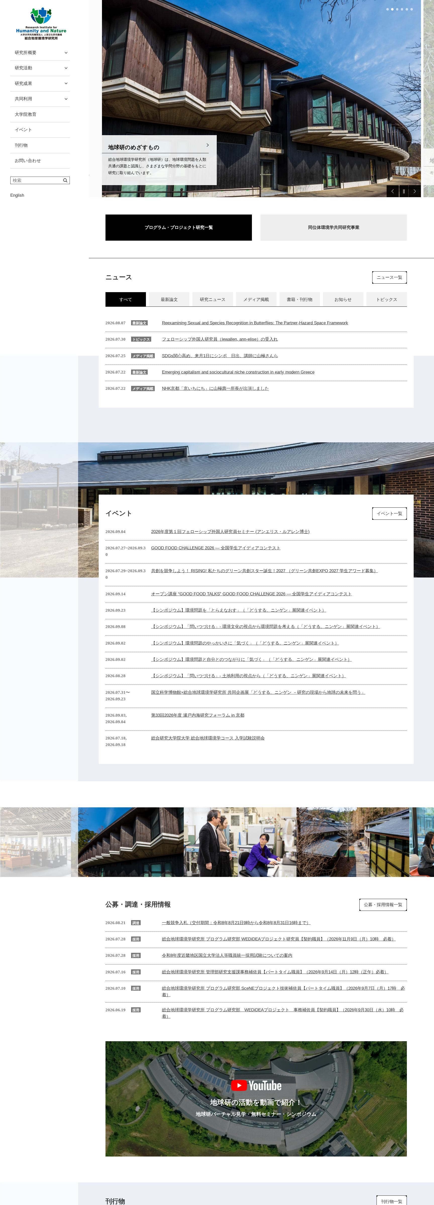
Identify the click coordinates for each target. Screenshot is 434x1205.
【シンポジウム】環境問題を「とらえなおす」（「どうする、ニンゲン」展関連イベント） (238, 610)
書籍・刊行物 (299, 299)
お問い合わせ (28, 160)
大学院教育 (26, 114)
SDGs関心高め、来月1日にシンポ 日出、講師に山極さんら (220, 355)
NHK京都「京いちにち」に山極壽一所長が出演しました (215, 388)
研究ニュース (213, 299)
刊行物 (21, 145)
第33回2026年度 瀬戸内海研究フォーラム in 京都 (197, 715)
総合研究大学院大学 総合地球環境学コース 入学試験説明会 (208, 738)
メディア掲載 (256, 299)
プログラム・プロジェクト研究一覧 (179, 227)
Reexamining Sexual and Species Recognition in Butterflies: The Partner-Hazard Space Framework (255, 322)
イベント (23, 129)
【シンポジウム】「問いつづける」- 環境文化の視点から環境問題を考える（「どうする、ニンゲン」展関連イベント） (265, 626)
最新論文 (169, 299)
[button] (387, 9)
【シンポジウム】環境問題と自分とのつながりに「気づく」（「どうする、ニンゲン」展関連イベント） (251, 659)
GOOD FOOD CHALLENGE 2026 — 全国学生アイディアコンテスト (216, 547)
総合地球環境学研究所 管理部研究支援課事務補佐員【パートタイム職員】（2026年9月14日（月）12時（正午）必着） (275, 971)
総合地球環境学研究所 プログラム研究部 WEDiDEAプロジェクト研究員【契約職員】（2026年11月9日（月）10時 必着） (279, 938)
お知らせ (343, 299)
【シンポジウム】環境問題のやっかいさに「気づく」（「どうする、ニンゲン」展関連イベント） (245, 643)
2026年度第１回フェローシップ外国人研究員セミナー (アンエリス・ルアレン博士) (230, 531)
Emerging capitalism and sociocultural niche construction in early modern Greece (238, 372)
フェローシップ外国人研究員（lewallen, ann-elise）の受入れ (220, 339)
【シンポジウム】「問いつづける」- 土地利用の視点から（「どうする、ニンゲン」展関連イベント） (248, 675)
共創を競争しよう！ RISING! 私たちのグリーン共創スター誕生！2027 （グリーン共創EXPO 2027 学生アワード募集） (264, 570)
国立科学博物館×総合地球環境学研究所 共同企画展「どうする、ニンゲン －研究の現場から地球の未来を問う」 (258, 692)
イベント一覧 (389, 513)
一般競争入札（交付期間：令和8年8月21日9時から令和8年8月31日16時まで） (236, 922)
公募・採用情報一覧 (383, 904)
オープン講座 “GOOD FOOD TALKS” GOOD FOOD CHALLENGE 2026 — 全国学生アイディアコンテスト (251, 593)
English (17, 195)
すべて (125, 299)
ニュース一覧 (389, 277)
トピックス (386, 299)
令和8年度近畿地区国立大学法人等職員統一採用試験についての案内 (227, 955)
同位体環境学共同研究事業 (333, 227)
